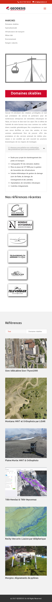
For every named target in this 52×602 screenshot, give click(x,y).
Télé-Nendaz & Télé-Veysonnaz (21, 499)
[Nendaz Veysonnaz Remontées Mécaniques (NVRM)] (20, 228)
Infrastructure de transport (14, 32)
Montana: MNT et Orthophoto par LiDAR (25, 421)
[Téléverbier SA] (17, 296)
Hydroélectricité (11, 28)
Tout (9, 331)
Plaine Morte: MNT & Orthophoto (21, 460)
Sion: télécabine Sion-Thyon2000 (21, 370)
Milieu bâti (9, 35)
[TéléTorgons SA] (17, 279)
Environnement (10, 39)
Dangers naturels (11, 43)
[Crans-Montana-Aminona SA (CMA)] (17, 215)
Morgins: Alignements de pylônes (21, 578)
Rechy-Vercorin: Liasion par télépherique (25, 538)
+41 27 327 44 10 (25, 2)
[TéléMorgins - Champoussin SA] (17, 262)
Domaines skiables (12, 24)
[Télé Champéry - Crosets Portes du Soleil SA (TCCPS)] (17, 245)
